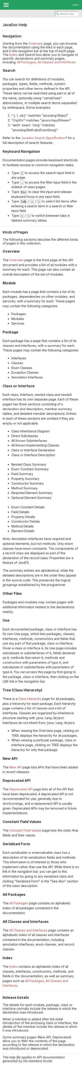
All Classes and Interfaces (57, 62)
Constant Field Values (25, 830)
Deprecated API (21, 789)
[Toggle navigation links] (6, 5)
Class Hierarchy (29, 699)
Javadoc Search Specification (43, 138)
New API (15, 767)
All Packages (26, 62)
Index (13, 55)
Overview (36, 43)
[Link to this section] (24, 36)
